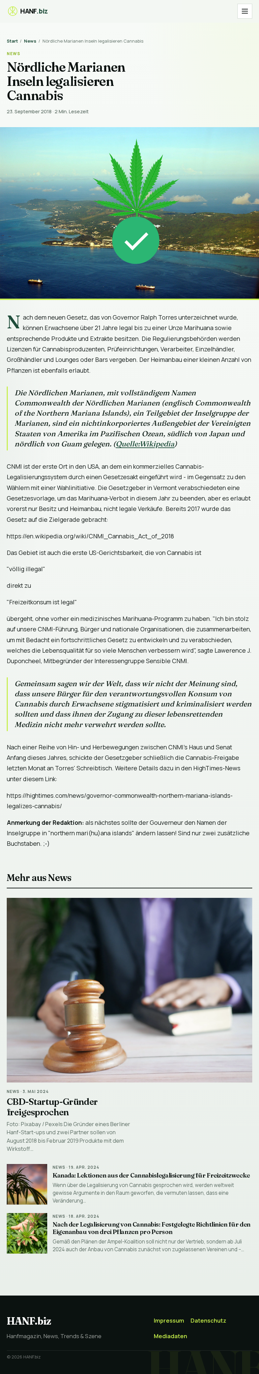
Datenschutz (208, 1320)
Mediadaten (170, 1336)
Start (12, 41)
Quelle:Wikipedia (145, 443)
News (30, 41)
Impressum (169, 1320)
